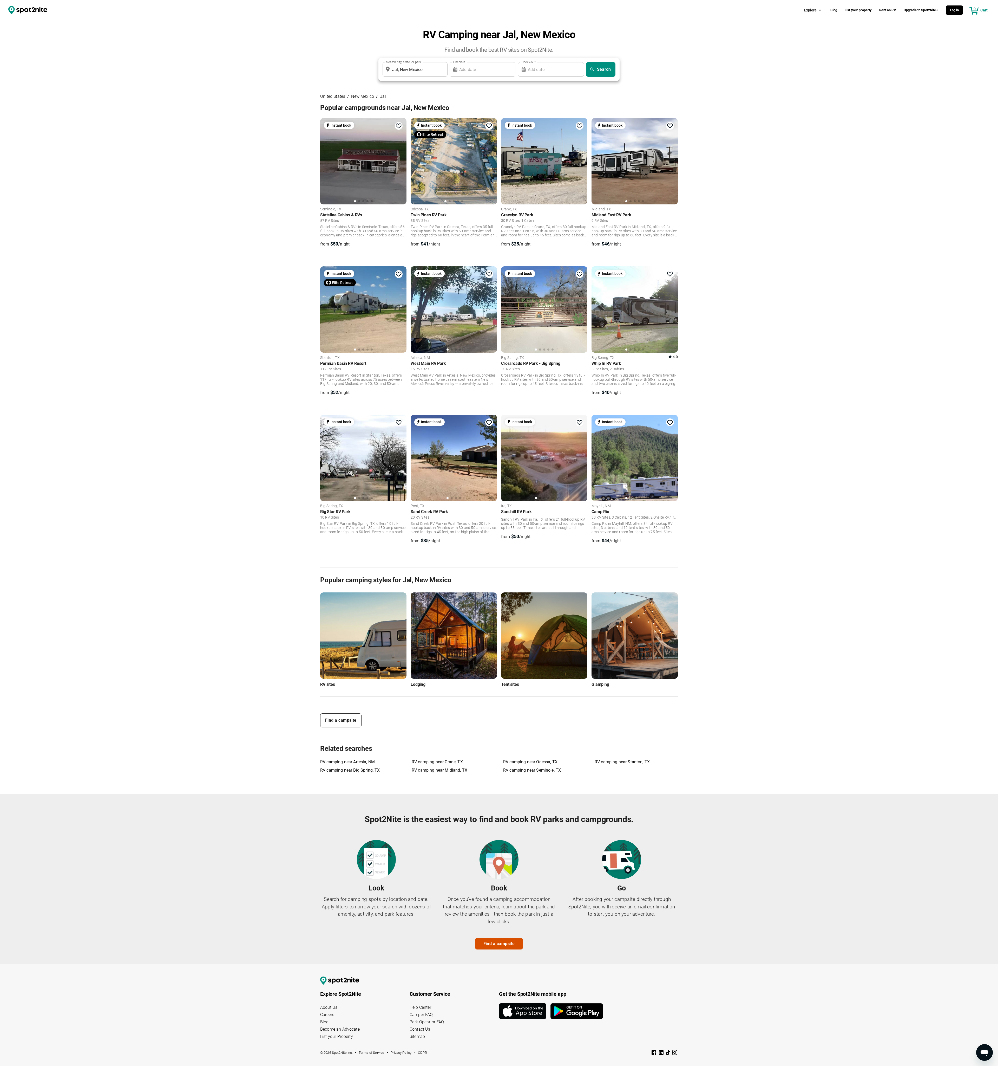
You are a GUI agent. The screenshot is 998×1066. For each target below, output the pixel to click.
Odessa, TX (420, 209)
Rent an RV (887, 10)
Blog (833, 10)
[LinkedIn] (661, 1053)
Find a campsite (341, 720)
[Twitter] (668, 1053)
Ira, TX (506, 506)
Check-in (459, 62)
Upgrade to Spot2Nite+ (921, 10)
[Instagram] (675, 1053)
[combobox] (414, 69)
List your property (858, 10)
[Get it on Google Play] (576, 1011)
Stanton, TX (330, 358)
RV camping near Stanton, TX (622, 761)
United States (332, 96)
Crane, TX (509, 209)
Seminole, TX (330, 209)
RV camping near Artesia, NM (347, 761)
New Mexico (362, 96)
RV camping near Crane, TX (437, 761)
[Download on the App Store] (524, 1011)
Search (604, 69)
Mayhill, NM (601, 506)
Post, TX (417, 506)
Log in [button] (954, 10)
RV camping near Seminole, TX (532, 770)
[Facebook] (654, 1053)
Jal (383, 96)
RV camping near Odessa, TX (530, 761)
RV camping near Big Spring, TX (350, 770)
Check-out (529, 62)
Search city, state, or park (403, 62)
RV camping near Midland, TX (439, 770)
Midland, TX (601, 209)
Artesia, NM (420, 358)
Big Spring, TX (512, 358)
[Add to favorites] (399, 126)
